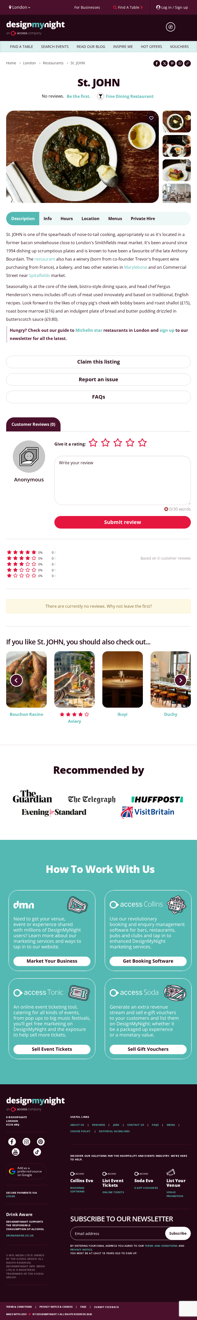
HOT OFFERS (151, 46)
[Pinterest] (41, 1142)
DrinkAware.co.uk (20, 1235)
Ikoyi (122, 714)
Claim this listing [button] (98, 361)
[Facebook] (12, 1142)
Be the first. (79, 96)
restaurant (44, 259)
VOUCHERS (179, 46)
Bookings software (77, 1189)
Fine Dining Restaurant (130, 96)
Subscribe (177, 1233)
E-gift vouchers (146, 1188)
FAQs (98, 396)
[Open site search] (172, 27)
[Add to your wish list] (151, 118)
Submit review (122, 522)
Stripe (10, 1196)
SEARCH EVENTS (55, 46)
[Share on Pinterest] (172, 63)
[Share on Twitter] (164, 63)
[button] (58, 552)
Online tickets (113, 1192)
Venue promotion (174, 1194)
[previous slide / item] (16, 680)
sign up (167, 330)
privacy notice (81, 1249)
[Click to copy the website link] (187, 63)
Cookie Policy (80, 1131)
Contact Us (135, 1125)
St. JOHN (78, 62)
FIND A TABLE (21, 46)
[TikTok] (37, 1152)
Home (11, 62)
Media (171, 1125)
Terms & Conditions (19, 1306)
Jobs (116, 1125)
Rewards (98, 1125)
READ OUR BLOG (91, 46)
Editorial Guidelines (114, 1131)
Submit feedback (106, 1307)
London (29, 62)
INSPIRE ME (123, 46)
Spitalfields (39, 275)
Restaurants (53, 62)
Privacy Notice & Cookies (56, 1306)
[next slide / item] (180, 680)
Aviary (74, 721)
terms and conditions (161, 1245)
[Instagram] (26, 1142)
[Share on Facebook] (156, 63)
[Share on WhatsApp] (179, 63)
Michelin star (88, 330)
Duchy (170, 714)
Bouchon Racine (26, 714)
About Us (77, 1125)
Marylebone (135, 267)
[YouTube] (15, 1152)
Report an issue (98, 379)
